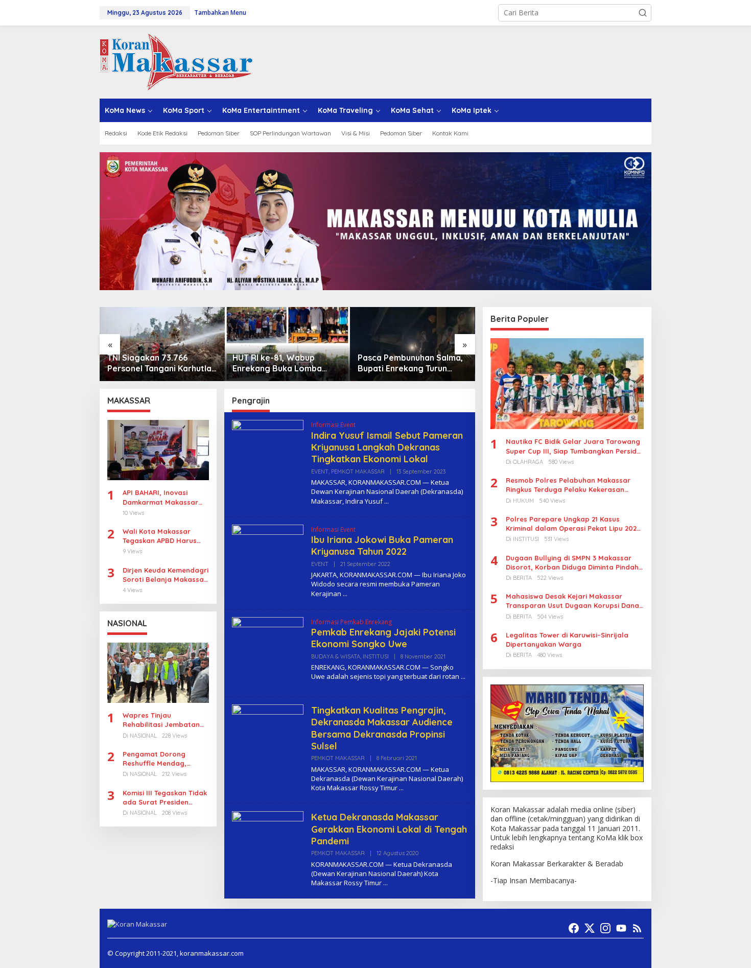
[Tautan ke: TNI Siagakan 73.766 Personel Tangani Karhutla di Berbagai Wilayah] (162, 344)
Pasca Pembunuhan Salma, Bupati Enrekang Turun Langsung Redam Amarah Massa (410, 363)
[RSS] (637, 928)
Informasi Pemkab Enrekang (351, 622)
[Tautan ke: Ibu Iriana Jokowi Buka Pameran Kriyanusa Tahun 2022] (267, 559)
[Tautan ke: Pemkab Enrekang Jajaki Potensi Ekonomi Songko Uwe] (267, 651)
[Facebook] (573, 928)
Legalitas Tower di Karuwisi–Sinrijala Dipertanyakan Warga (567, 639)
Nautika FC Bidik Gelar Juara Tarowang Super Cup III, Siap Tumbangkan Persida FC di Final (573, 446)
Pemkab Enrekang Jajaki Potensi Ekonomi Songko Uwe (383, 638)
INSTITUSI (376, 656)
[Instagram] (605, 928)
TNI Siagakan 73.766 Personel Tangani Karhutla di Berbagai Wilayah (159, 363)
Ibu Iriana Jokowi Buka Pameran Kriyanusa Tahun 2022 (382, 545)
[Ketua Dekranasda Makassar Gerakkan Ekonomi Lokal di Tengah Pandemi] (385, 883)
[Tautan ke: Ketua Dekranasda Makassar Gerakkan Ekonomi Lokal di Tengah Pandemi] (267, 846)
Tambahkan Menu (220, 12)
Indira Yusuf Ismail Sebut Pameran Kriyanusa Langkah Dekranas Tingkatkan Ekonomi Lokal (387, 447)
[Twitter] (589, 928)
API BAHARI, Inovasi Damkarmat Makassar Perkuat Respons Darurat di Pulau (160, 497)
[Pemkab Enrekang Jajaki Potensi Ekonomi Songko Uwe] (463, 676)
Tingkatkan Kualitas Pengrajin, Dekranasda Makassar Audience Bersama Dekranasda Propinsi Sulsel (382, 728)
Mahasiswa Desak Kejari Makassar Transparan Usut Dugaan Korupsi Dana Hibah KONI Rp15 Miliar (572, 601)
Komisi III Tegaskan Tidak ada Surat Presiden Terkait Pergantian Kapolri (165, 798)
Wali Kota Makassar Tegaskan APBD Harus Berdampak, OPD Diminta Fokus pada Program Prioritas (165, 536)
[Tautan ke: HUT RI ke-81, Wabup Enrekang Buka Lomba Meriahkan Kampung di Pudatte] (287, 344)
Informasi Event (333, 424)
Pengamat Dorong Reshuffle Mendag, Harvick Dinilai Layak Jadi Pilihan (158, 759)
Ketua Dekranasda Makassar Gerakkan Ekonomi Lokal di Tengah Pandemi (389, 829)
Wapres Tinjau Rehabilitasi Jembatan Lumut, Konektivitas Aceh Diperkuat (165, 720)
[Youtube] (621, 928)
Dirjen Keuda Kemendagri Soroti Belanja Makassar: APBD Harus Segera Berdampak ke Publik (165, 575)
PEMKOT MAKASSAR (358, 471)
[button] (642, 12)
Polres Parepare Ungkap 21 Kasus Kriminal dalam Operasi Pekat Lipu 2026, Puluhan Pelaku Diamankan (574, 524)
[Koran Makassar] (176, 61)
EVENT (319, 471)
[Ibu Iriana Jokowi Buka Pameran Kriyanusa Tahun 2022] (345, 593)
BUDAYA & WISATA (335, 656)
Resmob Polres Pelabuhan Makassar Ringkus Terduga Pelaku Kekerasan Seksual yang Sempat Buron (568, 485)
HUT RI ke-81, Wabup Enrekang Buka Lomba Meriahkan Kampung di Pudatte (277, 363)
